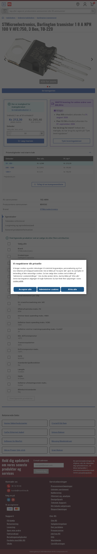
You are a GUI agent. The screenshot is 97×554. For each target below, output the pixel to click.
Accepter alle (25, 289)
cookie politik (18, 281)
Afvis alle (72, 289)
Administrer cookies (48, 289)
